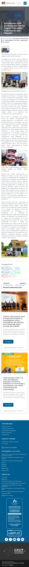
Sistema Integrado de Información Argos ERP (13, 489)
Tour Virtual (5, 443)
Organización (5, 434)
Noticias (9, 38)
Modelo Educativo (7, 432)
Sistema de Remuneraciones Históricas (13, 491)
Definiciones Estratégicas (9, 430)
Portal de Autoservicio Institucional (11, 481)
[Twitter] (10, 539)
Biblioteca (4, 479)
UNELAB (11, 565)
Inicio (4, 38)
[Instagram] (18, 539)
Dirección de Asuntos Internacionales (12, 460)
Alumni (4, 462)
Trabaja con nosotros (7, 495)
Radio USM (5, 468)
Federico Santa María (7, 428)
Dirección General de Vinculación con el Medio (13, 458)
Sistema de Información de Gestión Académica (12, 485)
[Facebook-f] (6, 539)
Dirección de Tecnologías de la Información (14, 483)
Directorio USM (6, 493)
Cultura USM (5, 470)
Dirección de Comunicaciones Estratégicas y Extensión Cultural (14, 455)
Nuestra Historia (6, 426)
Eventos (4, 466)
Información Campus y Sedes (10, 442)
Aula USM (4, 477)
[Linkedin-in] (22, 539)
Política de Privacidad (10, 447)
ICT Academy (21, 227)
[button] (25, 3)
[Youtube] (14, 539)
